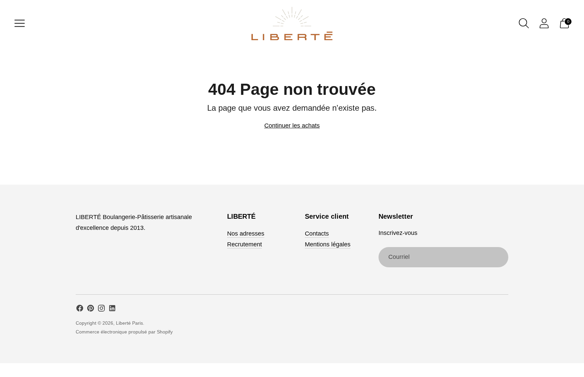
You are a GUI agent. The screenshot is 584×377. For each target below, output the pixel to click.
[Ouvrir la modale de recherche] (523, 23)
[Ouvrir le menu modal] (19, 23)
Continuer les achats (292, 125)
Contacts (317, 233)
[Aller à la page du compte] (544, 23)
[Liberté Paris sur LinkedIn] (112, 309)
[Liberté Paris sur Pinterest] (91, 309)
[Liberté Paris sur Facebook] (80, 309)
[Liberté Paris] (292, 23)
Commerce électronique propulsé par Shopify (124, 331)
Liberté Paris (129, 323)
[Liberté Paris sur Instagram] (101, 309)
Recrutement (244, 244)
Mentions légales (327, 244)
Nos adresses (245, 233)
